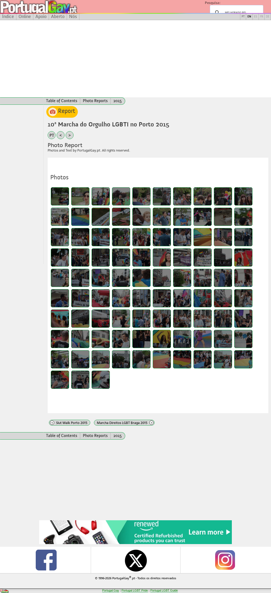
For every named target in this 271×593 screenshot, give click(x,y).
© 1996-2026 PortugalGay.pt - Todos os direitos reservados (135, 578)
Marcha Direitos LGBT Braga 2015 (124, 423)
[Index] (21, 101)
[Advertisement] (135, 59)
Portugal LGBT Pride (134, 590)
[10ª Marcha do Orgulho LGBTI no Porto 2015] (60, 196)
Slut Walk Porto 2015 (69, 423)
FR (261, 16)
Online (25, 16)
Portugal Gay (110, 590)
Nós (73, 16)
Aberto (58, 16)
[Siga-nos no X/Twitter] (135, 560)
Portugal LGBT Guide (164, 590)
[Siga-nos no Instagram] (225, 560)
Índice (8, 16)
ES (255, 16)
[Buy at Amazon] (135, 543)
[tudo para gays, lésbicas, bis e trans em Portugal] (53, 6)
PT (243, 16)
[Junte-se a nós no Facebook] (46, 560)
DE (267, 16)
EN (249, 16)
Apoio (41, 16)
